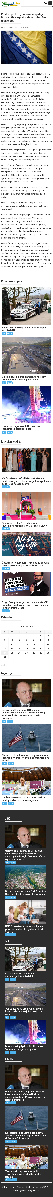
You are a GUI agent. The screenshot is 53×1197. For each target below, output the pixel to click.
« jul (3, 665)
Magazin (6, 487)
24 (5, 652)
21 (33, 648)
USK (4, 721)
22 (41, 648)
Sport (5, 803)
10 (5, 644)
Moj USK (26, 27)
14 (33, 644)
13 (26, 644)
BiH (6, 272)
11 (12, 644)
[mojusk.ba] (11, 4)
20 (26, 648)
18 (12, 648)
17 (5, 648)
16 (48, 644)
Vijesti (9, 333)
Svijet (5, 763)
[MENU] (50, 3)
